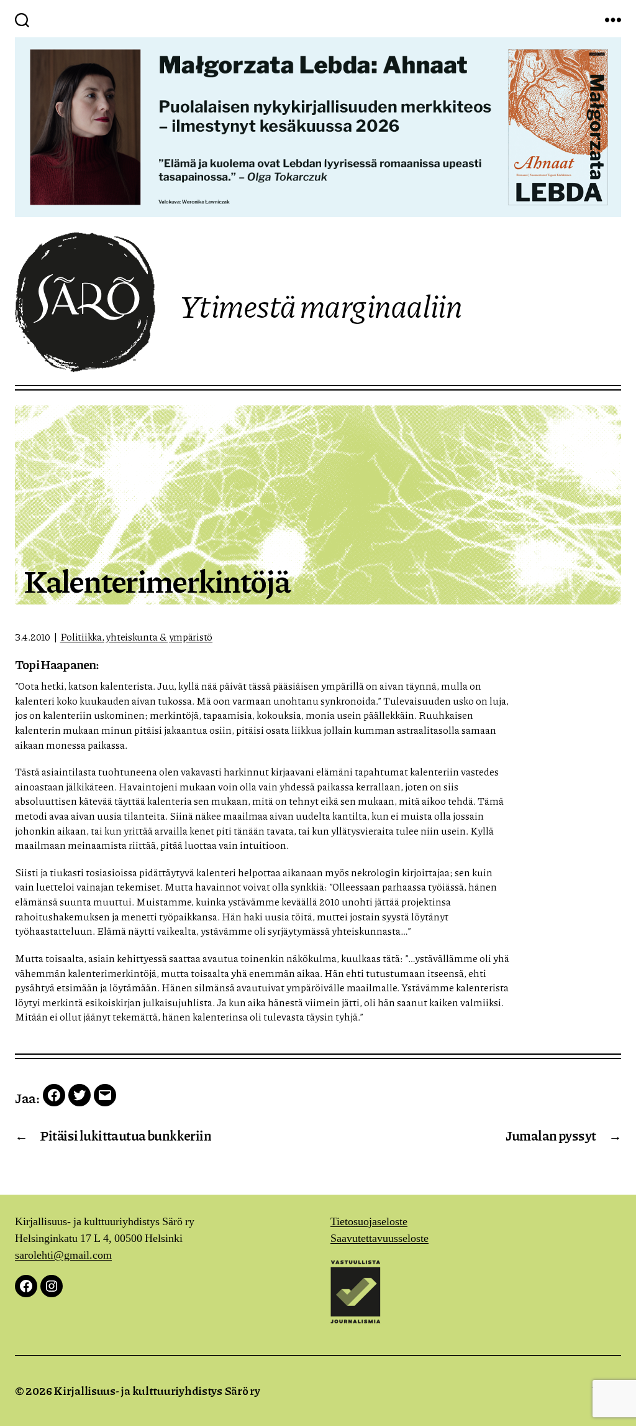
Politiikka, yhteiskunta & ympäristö (136, 636)
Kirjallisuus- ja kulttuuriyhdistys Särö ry (156, 1390)
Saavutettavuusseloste (379, 1238)
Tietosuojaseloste (368, 1222)
